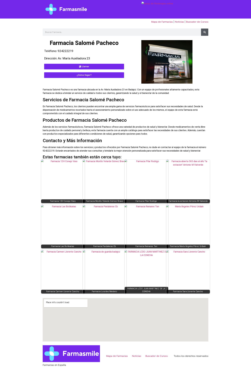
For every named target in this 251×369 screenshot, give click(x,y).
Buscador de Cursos (197, 21)
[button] (84, 66)
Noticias (179, 21)
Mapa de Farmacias (162, 21)
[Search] (204, 32)
